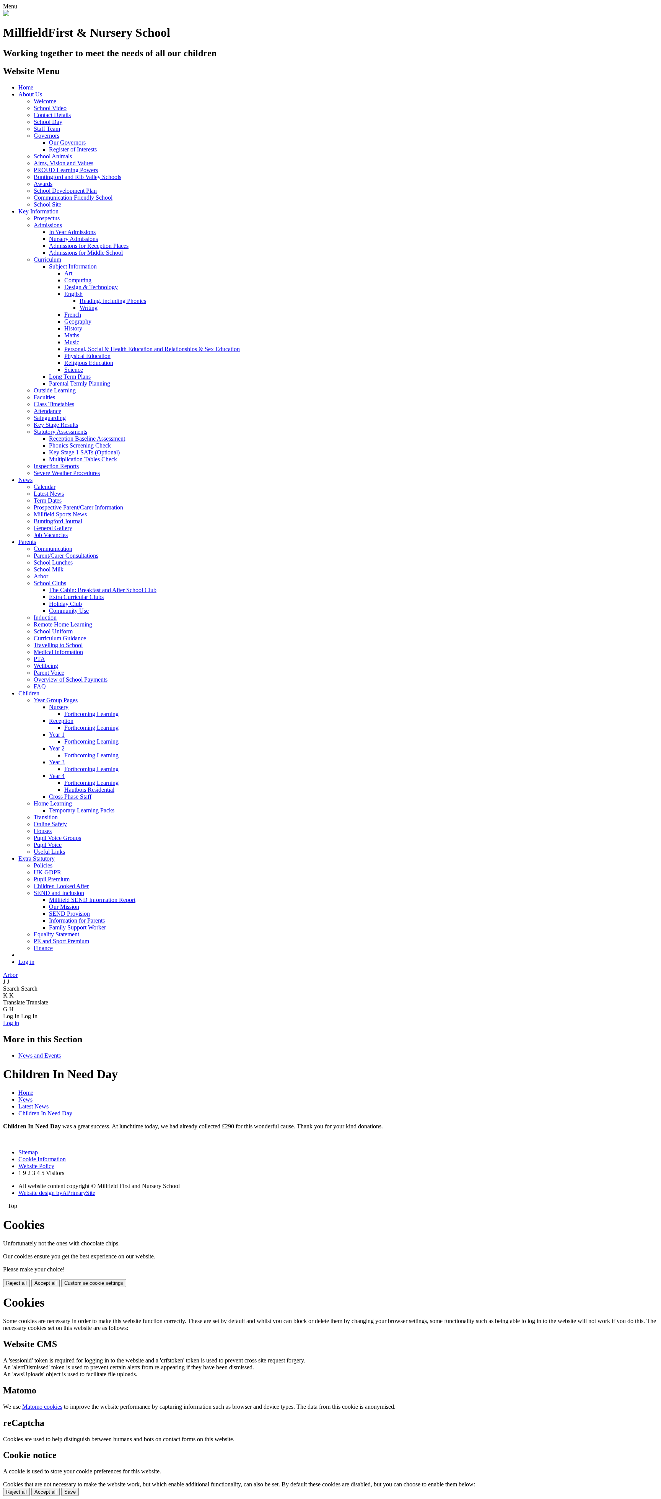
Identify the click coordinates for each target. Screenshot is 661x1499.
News (25, 480)
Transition (46, 817)
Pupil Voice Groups (57, 838)
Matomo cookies (42, 1406)
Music (71, 342)
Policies (43, 865)
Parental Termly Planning (79, 383)
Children (28, 693)
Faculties (44, 397)
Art (68, 273)
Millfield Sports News (60, 514)
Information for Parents (77, 920)
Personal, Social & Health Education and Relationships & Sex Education (152, 349)
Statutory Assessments (60, 431)
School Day (48, 122)
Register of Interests (73, 149)
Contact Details (52, 115)
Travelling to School (58, 645)
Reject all (16, 1283)
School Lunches (53, 562)
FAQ (40, 686)
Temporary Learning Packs (81, 810)
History (73, 328)
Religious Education (88, 363)
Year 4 (57, 776)
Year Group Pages (56, 700)
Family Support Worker (77, 927)
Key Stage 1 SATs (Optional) (84, 452)
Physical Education (87, 356)
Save (70, 1492)
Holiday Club (65, 604)
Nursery (58, 707)
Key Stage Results (56, 425)
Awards (43, 184)
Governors (46, 135)
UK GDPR (47, 872)
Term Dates (48, 500)
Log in (26, 962)
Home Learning (53, 803)
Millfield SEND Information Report (92, 900)
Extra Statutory (36, 858)
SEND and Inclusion (59, 893)
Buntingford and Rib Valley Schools (77, 177)
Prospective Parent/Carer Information (78, 507)
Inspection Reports (56, 466)
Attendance (47, 411)
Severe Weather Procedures (67, 473)
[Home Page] (6, 14)
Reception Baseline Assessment (87, 438)
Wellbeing (46, 665)
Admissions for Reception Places (89, 246)
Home (25, 87)
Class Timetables (54, 404)
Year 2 (57, 748)
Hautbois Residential (89, 789)
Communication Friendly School (73, 197)
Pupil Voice (48, 844)
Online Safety (50, 824)
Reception (61, 721)
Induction (45, 617)
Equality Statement (56, 934)
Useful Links (49, 851)
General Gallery (53, 528)
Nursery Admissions (73, 239)
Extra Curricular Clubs (76, 597)
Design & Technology (91, 287)
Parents (27, 542)
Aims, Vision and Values (63, 163)
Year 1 (57, 734)
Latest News (49, 493)
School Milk (48, 569)
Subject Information (73, 266)
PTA (39, 659)
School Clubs (50, 583)
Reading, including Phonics (113, 301)
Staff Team (47, 128)
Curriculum (47, 259)
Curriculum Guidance (60, 638)
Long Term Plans (70, 376)
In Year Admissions (72, 232)
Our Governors (67, 142)
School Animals (53, 156)
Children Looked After (61, 886)
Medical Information (58, 652)
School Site (47, 204)
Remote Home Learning (63, 624)
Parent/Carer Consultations (66, 555)
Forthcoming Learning (91, 714)
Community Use (69, 610)
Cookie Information (42, 1159)
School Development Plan (65, 190)
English (73, 294)
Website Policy (36, 1166)
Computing (77, 280)
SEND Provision (69, 913)
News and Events (39, 1055)
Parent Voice (49, 672)
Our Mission (64, 906)
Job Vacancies (51, 535)
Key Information (38, 211)
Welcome (45, 101)
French (72, 314)
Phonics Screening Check (80, 445)
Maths (71, 335)
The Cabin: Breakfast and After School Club (102, 590)
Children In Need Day (45, 1113)
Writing (89, 307)
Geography (77, 321)
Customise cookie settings (93, 1283)
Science (73, 369)
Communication (53, 548)
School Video (50, 108)
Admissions (48, 225)
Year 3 (57, 762)
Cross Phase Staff (70, 796)
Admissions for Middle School (86, 252)
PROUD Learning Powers (66, 170)
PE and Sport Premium (61, 941)
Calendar (44, 486)
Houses (43, 831)
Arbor (41, 576)
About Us (30, 94)
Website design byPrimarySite (56, 1193)
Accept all (45, 1283)
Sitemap (28, 1152)
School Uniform (53, 631)
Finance (43, 948)
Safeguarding (50, 418)
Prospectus (47, 218)
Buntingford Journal (58, 521)
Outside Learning (55, 390)
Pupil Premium (52, 879)
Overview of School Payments (70, 679)
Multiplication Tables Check (83, 459)
